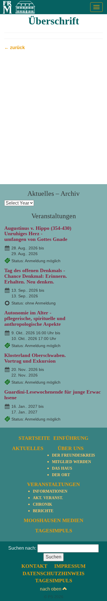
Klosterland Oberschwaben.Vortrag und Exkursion (35, 358)
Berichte (43, 511)
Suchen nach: (22, 548)
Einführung (70, 438)
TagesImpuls (53, 530)
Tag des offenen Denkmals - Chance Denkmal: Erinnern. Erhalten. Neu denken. (35, 276)
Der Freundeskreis (73, 455)
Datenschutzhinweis (53, 573)
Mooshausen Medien (53, 520)
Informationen (50, 491)
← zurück (14, 47)
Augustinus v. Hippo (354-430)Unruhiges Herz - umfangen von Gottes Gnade (37, 233)
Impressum (70, 566)
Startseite (34, 438)
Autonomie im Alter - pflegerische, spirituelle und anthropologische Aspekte (34, 318)
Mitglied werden (71, 462)
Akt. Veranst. (48, 498)
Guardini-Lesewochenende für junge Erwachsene (52, 394)
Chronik (42, 504)
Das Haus (62, 468)
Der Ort (61, 475)
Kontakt (34, 566)
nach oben (51, 589)
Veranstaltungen (53, 484)
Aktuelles (27, 448)
